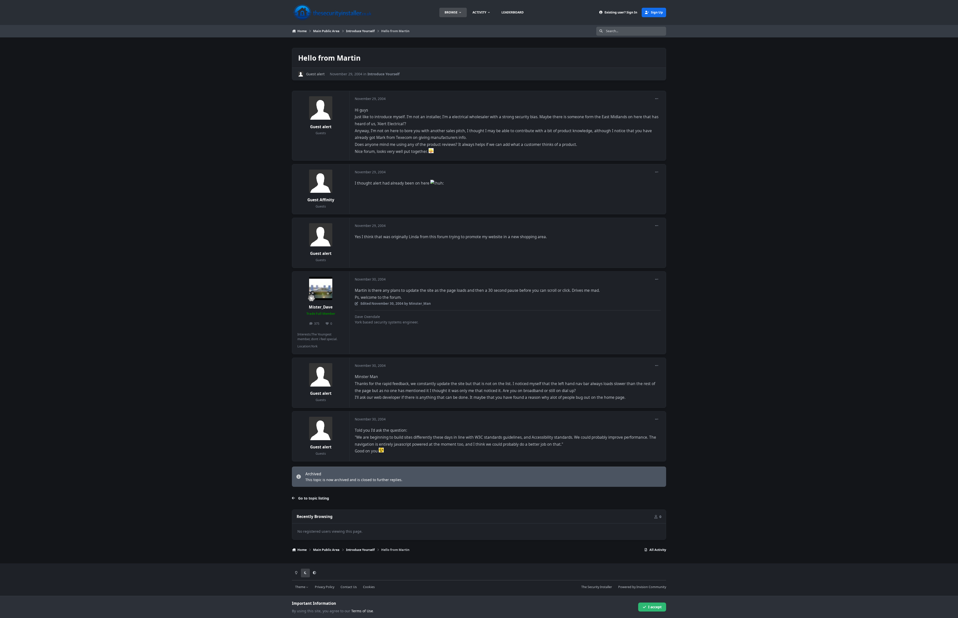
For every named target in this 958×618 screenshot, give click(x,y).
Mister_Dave (321, 307)
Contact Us (349, 587)
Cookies (369, 587)
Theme (300, 587)
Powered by (642, 587)
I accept (655, 607)
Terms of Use (362, 611)
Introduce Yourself (383, 74)
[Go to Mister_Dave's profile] (321, 288)
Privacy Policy (324, 587)
